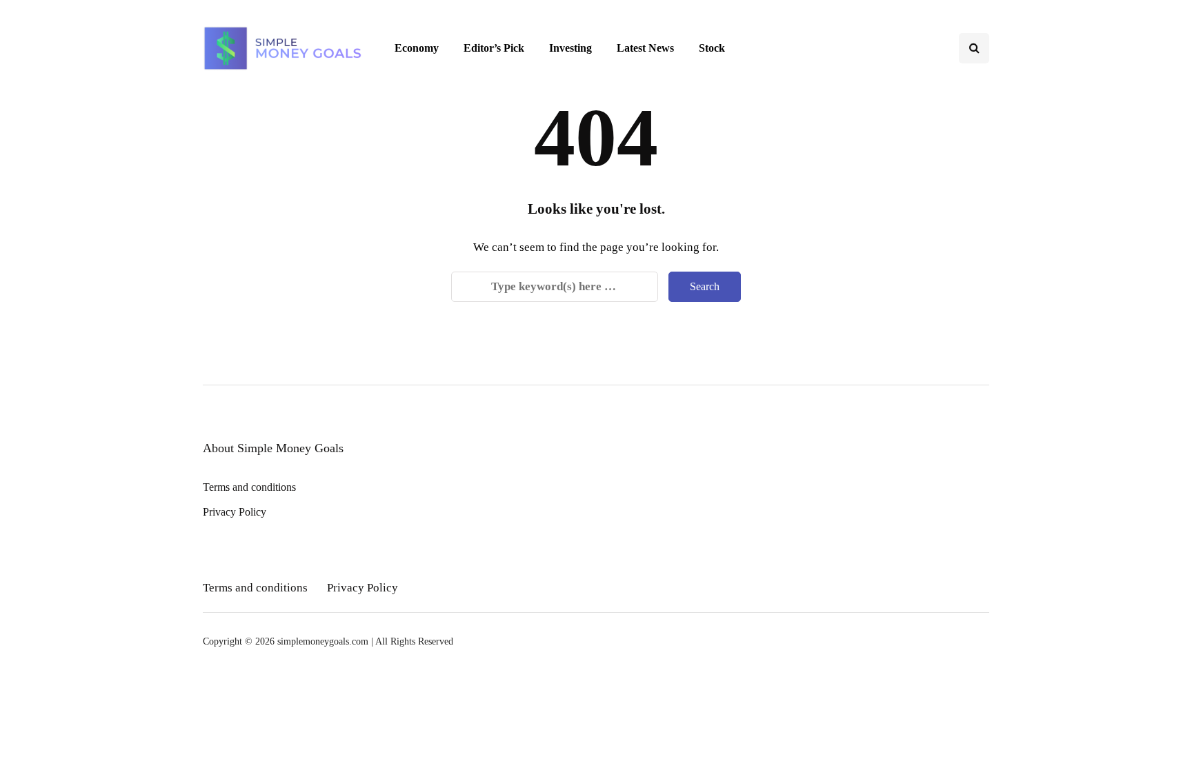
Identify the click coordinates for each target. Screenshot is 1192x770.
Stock (712, 48)
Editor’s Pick (494, 48)
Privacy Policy (234, 512)
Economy (417, 48)
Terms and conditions (249, 487)
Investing (570, 48)
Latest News (645, 48)
